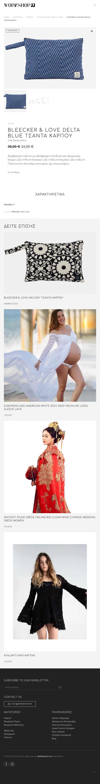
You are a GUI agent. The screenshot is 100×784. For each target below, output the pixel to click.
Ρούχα (11, 124)
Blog (54, 739)
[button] (94, 5)
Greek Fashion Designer (63, 728)
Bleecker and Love (20, 212)
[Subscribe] (60, 687)
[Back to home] (19, 5)
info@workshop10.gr (22, 704)
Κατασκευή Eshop (45, 756)
